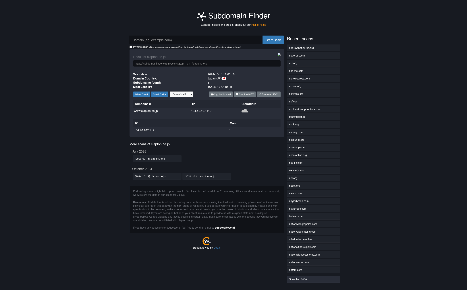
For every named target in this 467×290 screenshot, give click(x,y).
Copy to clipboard (222, 94)
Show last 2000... (299, 279)
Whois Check (141, 94)
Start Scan (273, 39)
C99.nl (217, 247)
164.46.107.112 (201, 111)
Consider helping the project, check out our (233, 24)
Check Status (159, 94)
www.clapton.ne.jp (146, 111)
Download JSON (270, 94)
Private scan (187, 46)
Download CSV (246, 94)
